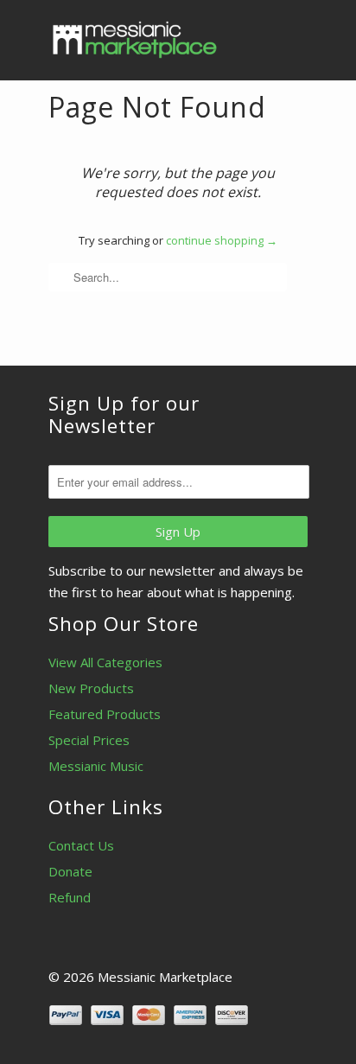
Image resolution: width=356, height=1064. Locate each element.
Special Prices (89, 740)
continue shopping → (221, 240)
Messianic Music (95, 765)
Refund (69, 897)
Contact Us (81, 845)
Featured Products (104, 714)
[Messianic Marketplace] (134, 40)
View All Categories (105, 662)
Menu (255, 35)
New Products (91, 688)
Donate (70, 871)
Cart (292, 35)
